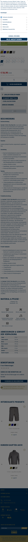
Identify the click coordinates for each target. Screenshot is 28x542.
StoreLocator (6, 27)
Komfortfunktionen (7, 22)
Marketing (5, 24)
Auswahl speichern (14, 36)
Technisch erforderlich (8, 17)
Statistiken (5, 19)
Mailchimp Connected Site (9, 29)
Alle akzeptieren (14, 39)
